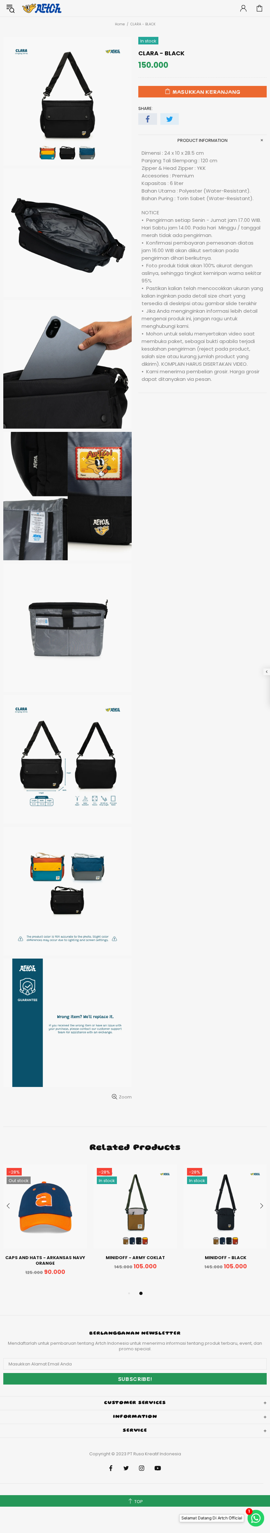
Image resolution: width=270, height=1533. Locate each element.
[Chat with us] (258, 1518)
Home (120, 24)
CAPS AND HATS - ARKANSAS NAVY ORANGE (45, 1260)
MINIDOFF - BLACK (225, 1257)
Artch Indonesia (42, 8)
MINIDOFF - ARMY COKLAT (135, 1257)
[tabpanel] (45, 1227)
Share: (145, 108)
